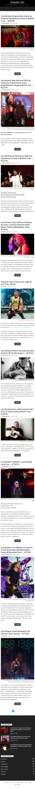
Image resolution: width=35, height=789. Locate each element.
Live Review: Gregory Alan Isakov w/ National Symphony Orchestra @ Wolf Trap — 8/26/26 (17, 18)
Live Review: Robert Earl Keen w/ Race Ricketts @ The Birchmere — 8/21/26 (17, 351)
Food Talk (3, 771)
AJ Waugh (4, 636)
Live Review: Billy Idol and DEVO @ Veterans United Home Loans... (20, 737)
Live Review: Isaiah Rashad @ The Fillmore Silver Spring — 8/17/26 (15, 632)
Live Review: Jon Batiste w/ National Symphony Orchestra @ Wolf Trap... (21, 745)
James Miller (5, 466)
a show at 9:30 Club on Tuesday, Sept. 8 (20, 327)
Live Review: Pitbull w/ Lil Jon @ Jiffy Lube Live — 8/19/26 (16, 463)
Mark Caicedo (5, 231)
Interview (3, 774)
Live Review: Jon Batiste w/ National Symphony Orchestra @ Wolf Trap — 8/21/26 (17, 158)
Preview (3, 761)
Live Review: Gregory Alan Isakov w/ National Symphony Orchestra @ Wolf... (21, 729)
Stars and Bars (4, 769)
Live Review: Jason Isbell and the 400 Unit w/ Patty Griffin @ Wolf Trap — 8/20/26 (17, 411)
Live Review (4, 759)
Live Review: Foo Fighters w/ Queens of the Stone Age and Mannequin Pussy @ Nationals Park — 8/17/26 (17, 549)
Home (2, 12)
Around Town (4, 764)
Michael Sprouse (6, 89)
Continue (17, 73)
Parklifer (4, 286)
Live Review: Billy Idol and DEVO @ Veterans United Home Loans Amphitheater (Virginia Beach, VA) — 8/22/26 (17, 84)
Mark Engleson (6, 23)
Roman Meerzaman (7, 554)
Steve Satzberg (6, 163)
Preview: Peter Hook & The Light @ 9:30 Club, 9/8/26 (16, 282)
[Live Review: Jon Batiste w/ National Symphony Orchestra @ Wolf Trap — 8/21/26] (5, 747)
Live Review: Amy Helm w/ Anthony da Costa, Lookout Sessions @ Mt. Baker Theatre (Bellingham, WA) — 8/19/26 (16, 226)
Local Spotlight (4, 766)
